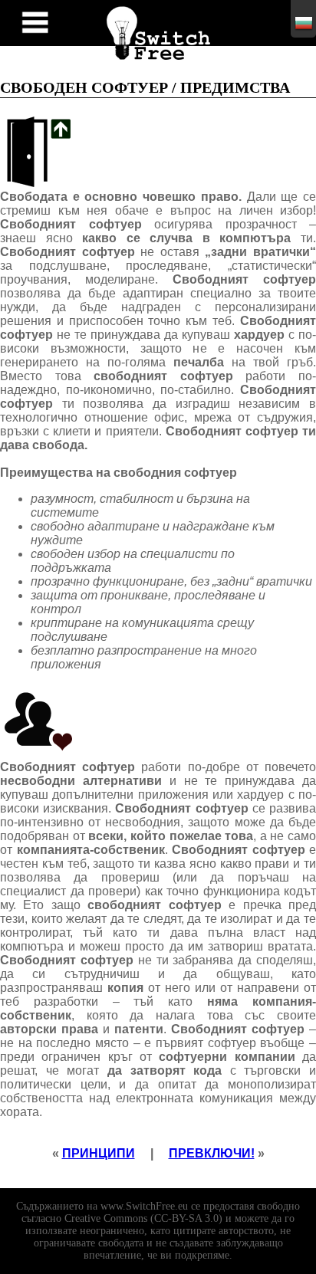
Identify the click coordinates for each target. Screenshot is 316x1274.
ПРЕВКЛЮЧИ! (212, 1153)
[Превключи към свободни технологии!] (158, 30)
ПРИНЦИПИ (98, 1153)
